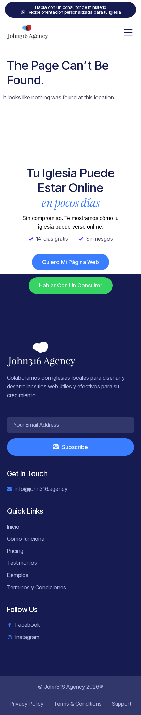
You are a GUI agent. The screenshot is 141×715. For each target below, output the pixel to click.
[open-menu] (128, 33)
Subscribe (75, 447)
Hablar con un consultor (70, 285)
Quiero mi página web (70, 262)
